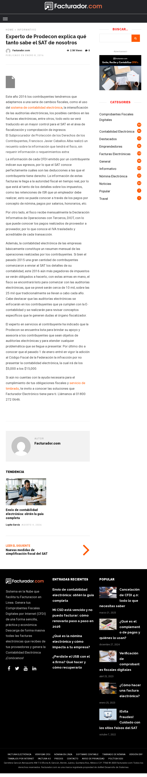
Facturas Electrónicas (115, 154)
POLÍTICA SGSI (115, 758)
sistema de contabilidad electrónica (36, 107)
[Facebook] (9, 668)
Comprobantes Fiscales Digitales (116, 117)
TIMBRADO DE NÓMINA (113, 754)
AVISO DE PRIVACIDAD (93, 758)
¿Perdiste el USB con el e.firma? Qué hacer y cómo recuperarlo (71, 662)
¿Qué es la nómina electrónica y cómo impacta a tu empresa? (71, 641)
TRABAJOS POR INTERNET (21, 758)
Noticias (105, 184)
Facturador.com (21, 50)
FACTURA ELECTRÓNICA (19, 754)
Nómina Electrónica (113, 176)
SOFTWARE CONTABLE (87, 754)
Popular (104, 191)
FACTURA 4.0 (44, 758)
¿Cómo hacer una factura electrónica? (130, 690)
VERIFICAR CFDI (42, 754)
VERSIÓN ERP (136, 754)
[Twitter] (17, 668)
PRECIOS (58, 758)
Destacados (108, 139)
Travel (103, 199)
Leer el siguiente (18, 545)
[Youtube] (26, 668)
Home (10, 29)
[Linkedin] (34, 668)
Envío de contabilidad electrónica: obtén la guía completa (24, 514)
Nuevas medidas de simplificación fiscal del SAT (27, 551)
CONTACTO (72, 758)
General (104, 161)
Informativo (26, 29)
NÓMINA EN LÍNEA (63, 754)
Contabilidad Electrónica (116, 131)
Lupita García (13, 524)
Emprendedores (110, 146)
